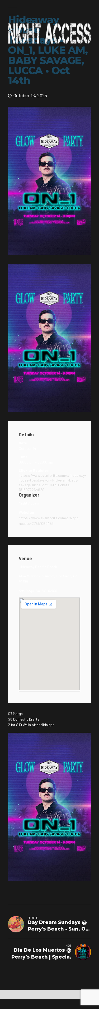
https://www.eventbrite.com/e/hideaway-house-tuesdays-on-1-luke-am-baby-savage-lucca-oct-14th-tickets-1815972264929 (49, 482)
